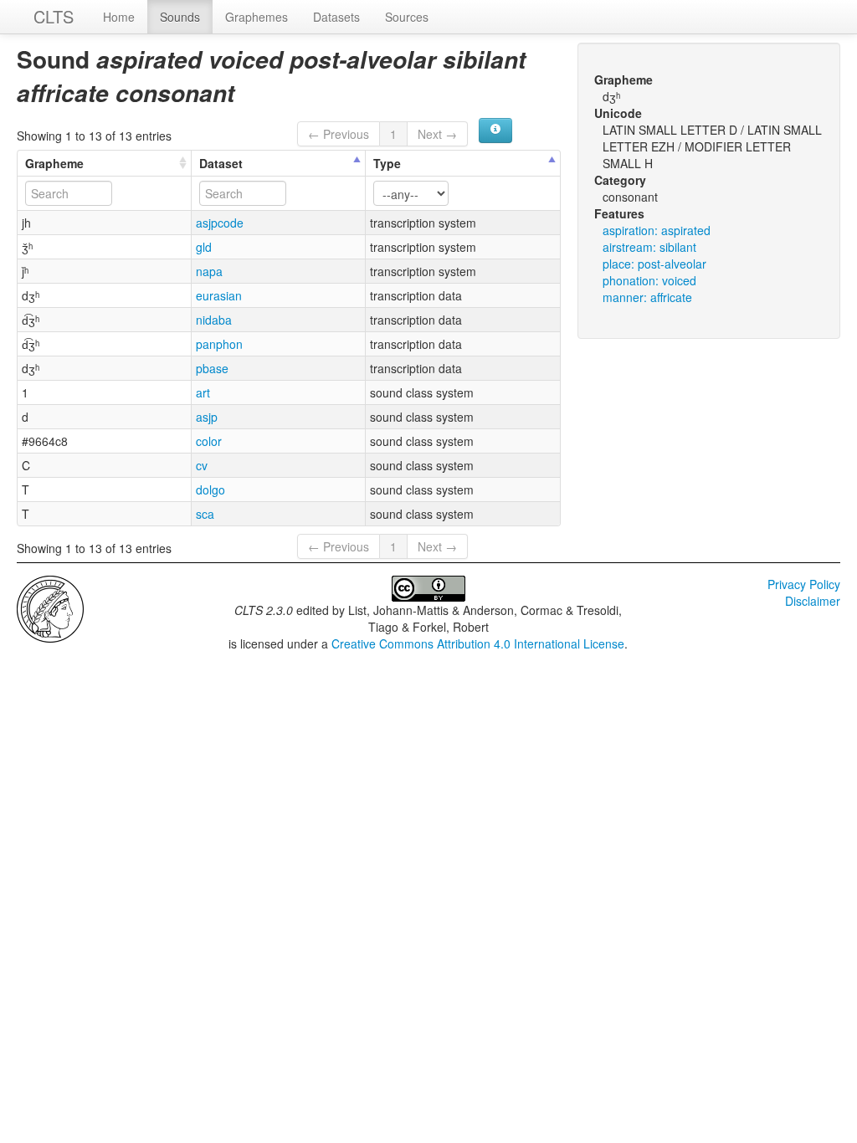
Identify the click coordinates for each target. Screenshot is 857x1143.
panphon (219, 344)
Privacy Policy (803, 584)
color (209, 441)
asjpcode (220, 222)
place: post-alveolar (654, 263)
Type (387, 163)
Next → (437, 134)
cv (202, 465)
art (203, 392)
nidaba (214, 319)
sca (205, 513)
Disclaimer (812, 600)
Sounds (180, 16)
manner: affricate (647, 297)
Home (119, 16)
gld (204, 246)
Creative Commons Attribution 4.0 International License (477, 643)
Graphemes (256, 16)
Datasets (336, 16)
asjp (207, 416)
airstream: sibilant (649, 246)
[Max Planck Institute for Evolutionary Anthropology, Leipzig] (50, 607)
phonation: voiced (649, 280)
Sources (406, 16)
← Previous (338, 134)
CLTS (53, 16)
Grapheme (54, 163)
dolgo (210, 489)
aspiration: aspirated (657, 230)
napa (209, 271)
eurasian (219, 295)
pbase (212, 368)
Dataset (221, 163)
